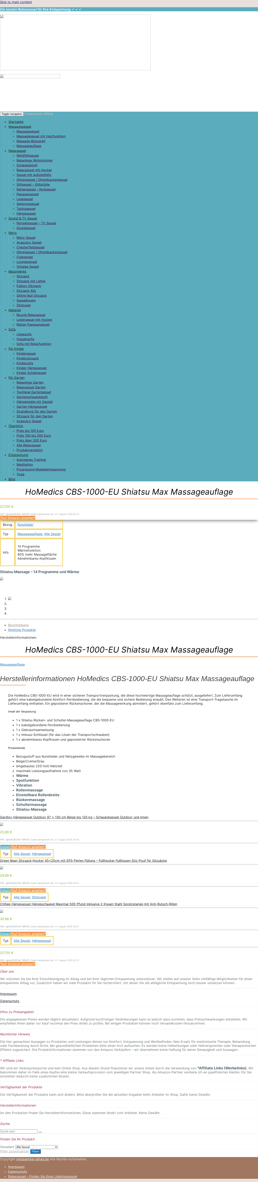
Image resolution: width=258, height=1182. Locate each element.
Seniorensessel (28, 204)
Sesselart (7, 1147)
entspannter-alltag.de (32, 1159)
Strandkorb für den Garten (37, 411)
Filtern (35, 1151)
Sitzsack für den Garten (35, 416)
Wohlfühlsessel (28, 155)
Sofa (12, 329)
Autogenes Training (31, 460)
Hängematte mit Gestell (35, 402)
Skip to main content (16, 2)
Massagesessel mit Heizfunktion (41, 136)
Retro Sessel (26, 238)
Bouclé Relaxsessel (31, 315)
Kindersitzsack (28, 358)
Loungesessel (27, 262)
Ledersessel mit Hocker (34, 320)
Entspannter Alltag (39, 114)
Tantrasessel (26, 209)
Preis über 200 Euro (32, 440)
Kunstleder (25, 525)
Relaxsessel (17, 151)
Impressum (8, 994)
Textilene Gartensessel (34, 392)
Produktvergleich (30, 450)
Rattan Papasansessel (33, 324)
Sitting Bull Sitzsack (32, 295)
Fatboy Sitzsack (29, 286)
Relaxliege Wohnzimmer (35, 160)
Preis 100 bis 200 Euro (34, 435)
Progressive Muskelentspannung (41, 469)
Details (5, 847)
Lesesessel (25, 199)
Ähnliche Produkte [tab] (22, 630)
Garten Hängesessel (32, 407)
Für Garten (16, 378)
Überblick (15, 426)
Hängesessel (26, 213)
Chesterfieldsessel (31, 247)
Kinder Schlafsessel (31, 373)
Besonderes (17, 271)
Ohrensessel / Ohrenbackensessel (42, 180)
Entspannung (18, 455)
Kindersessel (26, 353)
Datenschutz (9, 1001)
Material (14, 310)
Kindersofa (25, 363)
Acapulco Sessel (29, 242)
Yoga (20, 474)
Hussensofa (25, 339)
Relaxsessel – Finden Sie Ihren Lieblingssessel (42, 1176)
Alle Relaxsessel (29, 445)
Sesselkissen (26, 300)
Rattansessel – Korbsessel (36, 189)
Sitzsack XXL (26, 291)
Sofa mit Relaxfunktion (34, 344)
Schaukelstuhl (27, 165)
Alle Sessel (52, 534)
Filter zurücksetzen (14, 1151)
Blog (11, 479)
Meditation (25, 464)
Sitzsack (23, 276)
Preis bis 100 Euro (30, 431)
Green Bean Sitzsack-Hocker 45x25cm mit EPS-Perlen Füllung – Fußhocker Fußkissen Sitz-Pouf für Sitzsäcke (83, 861)
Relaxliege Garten (30, 382)
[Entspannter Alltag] (75, 69)
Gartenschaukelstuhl (32, 397)
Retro (12, 233)
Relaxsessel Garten (31, 387)
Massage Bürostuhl (31, 141)
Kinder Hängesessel (32, 368)
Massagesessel (19, 127)
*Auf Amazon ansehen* (17, 518)
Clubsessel (25, 257)
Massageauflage (29, 146)
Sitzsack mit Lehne (31, 281)
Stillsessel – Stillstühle (33, 184)
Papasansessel (28, 194)
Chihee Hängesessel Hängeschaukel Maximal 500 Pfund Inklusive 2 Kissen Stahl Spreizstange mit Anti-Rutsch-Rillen (88, 904)
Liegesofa (24, 334)
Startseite (15, 122)
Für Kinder (16, 349)
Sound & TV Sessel (22, 218)
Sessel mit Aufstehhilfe (34, 175)
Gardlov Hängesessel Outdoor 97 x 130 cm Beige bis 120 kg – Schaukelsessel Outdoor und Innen (74, 817)
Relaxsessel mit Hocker (34, 170)
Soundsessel (26, 228)
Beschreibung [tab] (18, 625)
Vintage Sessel (28, 267)
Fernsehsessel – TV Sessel (36, 223)
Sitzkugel (24, 305)
